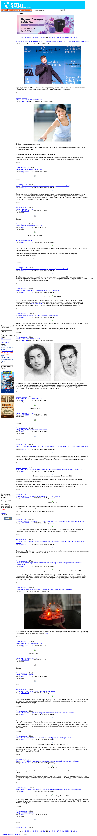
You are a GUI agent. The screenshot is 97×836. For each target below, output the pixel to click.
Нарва (18, 225)
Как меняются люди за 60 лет (31, 339)
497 (58, 38)
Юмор (18, 169)
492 (43, 38)
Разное (18, 99)
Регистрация (5, 342)
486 (27, 38)
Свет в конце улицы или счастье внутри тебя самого (38, 691)
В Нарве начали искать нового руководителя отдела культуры (41, 496)
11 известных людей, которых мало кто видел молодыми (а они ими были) (46, 186)
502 (71, 38)
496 (55, 38)
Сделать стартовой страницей (10, 834)
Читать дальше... (21, 98)
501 (68, 38)
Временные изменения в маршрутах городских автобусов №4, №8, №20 (44, 269)
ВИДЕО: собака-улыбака (29, 658)
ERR (46, 633)
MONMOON (25, 171)
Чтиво (18, 240)
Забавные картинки (27, 209)
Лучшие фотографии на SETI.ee (31, 225)
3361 (75, 38)
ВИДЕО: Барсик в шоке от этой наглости (34, 430)
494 (50, 38)
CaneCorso (24, 101)
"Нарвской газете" (37, 303)
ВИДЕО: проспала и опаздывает (31, 169)
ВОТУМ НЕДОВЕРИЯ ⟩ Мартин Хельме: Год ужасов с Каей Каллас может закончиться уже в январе (55, 41)
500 (66, 38)
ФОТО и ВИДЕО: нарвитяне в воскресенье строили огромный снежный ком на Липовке (50, 761)
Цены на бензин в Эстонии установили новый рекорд (40, 315)
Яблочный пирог (26, 240)
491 (41, 38)
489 (35, 38)
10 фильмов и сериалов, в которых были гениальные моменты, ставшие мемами (48, 713)
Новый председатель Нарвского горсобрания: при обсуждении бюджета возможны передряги (51, 469)
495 (52, 38)
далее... (3, 513)
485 (25, 38)
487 (30, 38)
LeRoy (23, 43)
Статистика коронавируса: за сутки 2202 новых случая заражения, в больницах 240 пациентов (53, 521)
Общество (19, 589)
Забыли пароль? (6, 339)
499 (63, 38)
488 (33, 38)
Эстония (19, 41)
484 (22, 38)
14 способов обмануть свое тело (32, 99)
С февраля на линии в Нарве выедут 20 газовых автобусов (40, 290)
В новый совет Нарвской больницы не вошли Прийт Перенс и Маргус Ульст (46, 738)
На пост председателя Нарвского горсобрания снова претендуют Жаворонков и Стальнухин (51, 789)
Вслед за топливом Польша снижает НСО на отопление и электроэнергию (48, 589)
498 (60, 38)
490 (38, 38)
